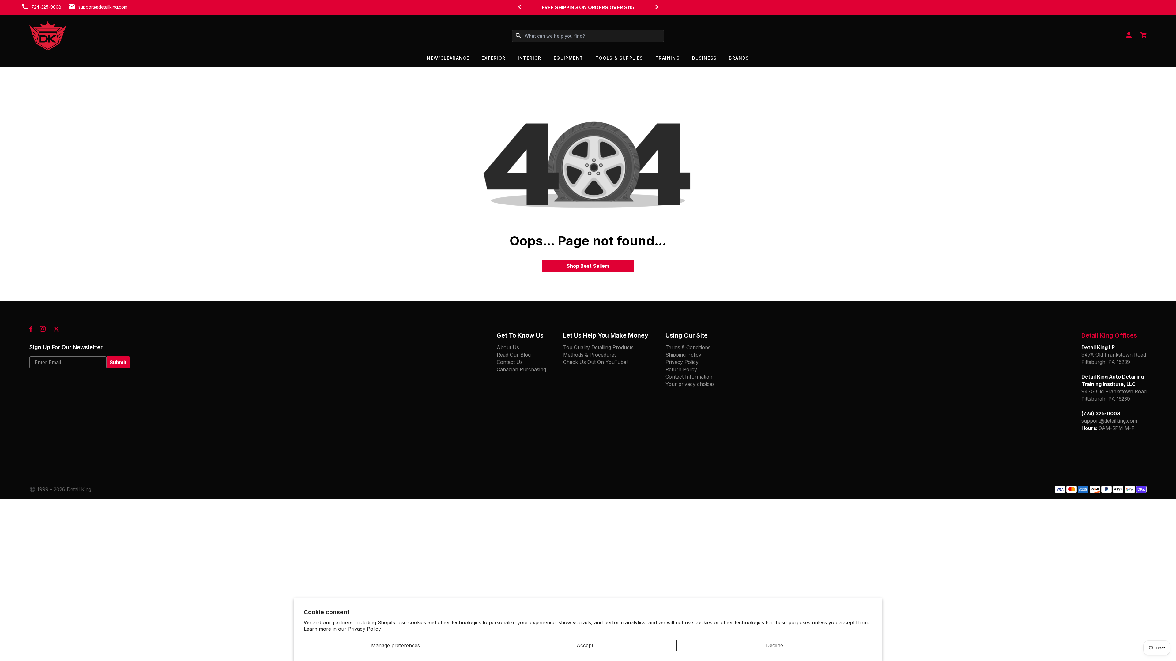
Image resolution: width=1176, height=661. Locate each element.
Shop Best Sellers (588, 266)
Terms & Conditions (687, 347)
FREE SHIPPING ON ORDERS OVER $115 (588, 7)
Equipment (568, 58)
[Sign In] (1128, 35)
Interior (529, 58)
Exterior (493, 58)
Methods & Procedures (590, 355)
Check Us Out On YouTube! (595, 362)
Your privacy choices (690, 384)
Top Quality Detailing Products (598, 347)
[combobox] (588, 36)
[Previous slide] (519, 7)
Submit (118, 362)
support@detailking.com (102, 6)
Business (704, 58)
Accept (585, 645)
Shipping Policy (683, 355)
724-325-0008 (46, 6)
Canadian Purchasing (521, 369)
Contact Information (688, 377)
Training (667, 58)
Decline (774, 645)
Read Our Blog (514, 355)
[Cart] (1143, 35)
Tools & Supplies (619, 58)
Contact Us (510, 362)
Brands (739, 58)
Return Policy (681, 369)
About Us (508, 347)
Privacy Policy (364, 629)
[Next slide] (657, 7)
